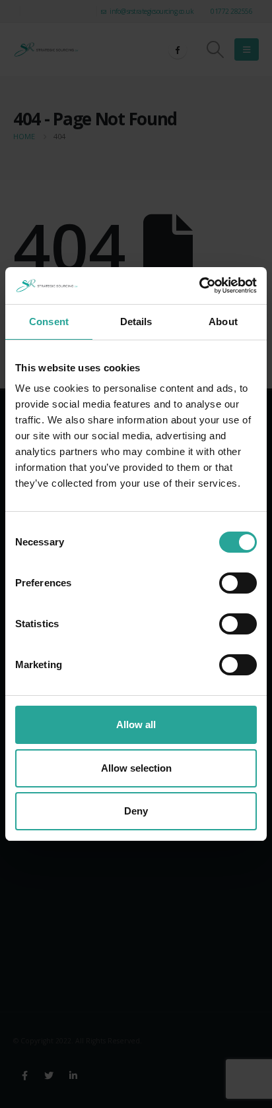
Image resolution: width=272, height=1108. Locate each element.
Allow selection (136, 768)
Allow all (136, 724)
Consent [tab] (49, 321)
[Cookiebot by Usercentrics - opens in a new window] (199, 285)
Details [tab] (136, 321)
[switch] (238, 583)
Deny (136, 810)
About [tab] (223, 321)
